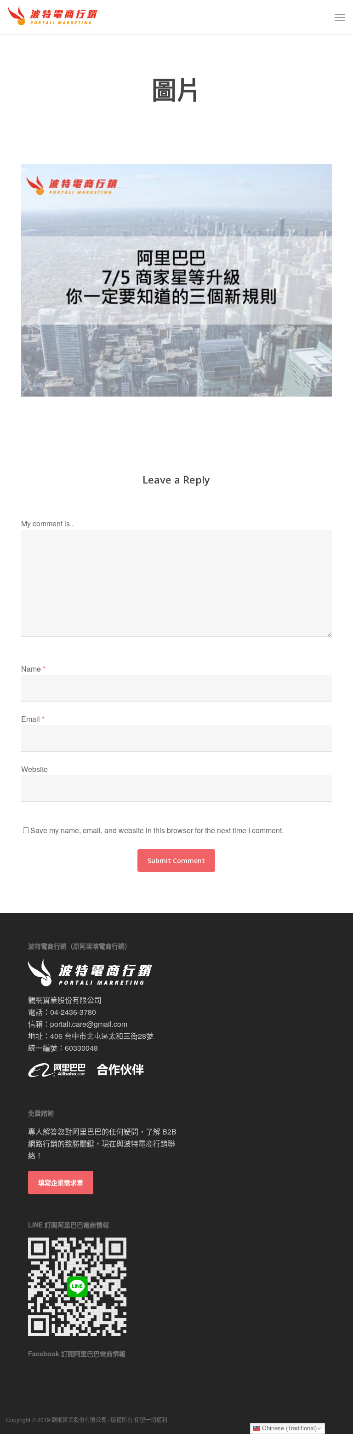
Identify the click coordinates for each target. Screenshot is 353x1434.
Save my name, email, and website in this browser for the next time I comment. (157, 830)
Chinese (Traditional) (288, 1427)
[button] (340, 17)
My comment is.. (47, 523)
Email (33, 719)
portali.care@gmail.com (88, 1024)
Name (33, 668)
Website (34, 769)
